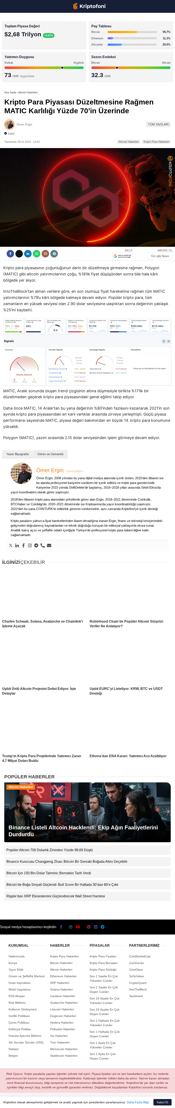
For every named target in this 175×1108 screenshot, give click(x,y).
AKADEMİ (12, 61)
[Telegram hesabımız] (108, 1101)
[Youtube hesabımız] (54, 1101)
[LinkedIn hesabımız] (94, 1101)
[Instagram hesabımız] (41, 1101)
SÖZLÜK (12, 69)
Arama (131, 20)
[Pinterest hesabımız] (81, 1101)
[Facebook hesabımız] (14, 1101)
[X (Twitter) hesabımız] (27, 1101)
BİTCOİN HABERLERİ (20, 44)
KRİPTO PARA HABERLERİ (24, 35)
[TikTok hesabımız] (67, 1101)
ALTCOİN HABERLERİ (20, 52)
